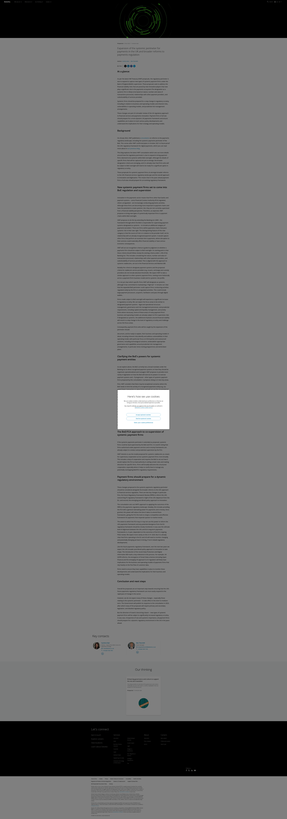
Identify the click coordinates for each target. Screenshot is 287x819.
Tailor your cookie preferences (143, 422)
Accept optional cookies (143, 415)
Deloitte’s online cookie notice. (143, 407)
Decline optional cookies (143, 418)
